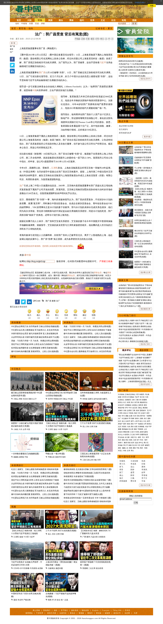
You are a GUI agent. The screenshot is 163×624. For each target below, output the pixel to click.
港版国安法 (143, 402)
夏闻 (143, 467)
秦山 (121, 475)
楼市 (124, 424)
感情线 (21, 457)
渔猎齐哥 (58, 457)
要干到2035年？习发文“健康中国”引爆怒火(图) (83, 494)
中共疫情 (33, 568)
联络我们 (46, 610)
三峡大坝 (138, 400)
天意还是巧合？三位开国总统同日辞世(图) (135, 64)
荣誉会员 (98, 273)
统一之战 (64, 600)
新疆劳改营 (144, 434)
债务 (149, 418)
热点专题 (123, 121)
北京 (119, 426)
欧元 (141, 421)
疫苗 (128, 402)
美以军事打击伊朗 (126, 126)
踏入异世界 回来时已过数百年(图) (132, 70)
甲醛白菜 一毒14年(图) (55, 454)
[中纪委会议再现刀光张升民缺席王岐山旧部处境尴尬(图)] (61, 373)
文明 (91, 426)
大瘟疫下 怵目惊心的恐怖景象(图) (132, 332)
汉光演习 (121, 405)
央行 (145, 418)
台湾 (24, 429)
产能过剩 (27, 600)
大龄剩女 (51, 568)
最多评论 (126, 350)
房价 (132, 426)
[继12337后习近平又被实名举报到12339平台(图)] (126, 231)
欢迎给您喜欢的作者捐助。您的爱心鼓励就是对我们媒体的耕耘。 (47, 246)
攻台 (58, 600)
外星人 (120, 450)
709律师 (140, 429)
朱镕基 (84, 399)
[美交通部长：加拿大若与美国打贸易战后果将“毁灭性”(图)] (126, 210)
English (95, 610)
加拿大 (137, 418)
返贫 (15, 600)
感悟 (134, 448)
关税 (124, 410)
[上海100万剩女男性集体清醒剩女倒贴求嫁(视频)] (61, 543)
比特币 (127, 421)
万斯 (133, 410)
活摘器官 (128, 400)
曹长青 (133, 481)
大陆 (29, 20)
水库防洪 (101, 537)
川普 (137, 394)
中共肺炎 (121, 394)
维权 (135, 429)
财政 (128, 424)
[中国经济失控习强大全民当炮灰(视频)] (27, 574)
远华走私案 (97, 399)
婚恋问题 (59, 568)
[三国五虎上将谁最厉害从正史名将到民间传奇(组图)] (96, 434)
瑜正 (121, 478)
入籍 (134, 440)
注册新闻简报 (126, 491)
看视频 (81, 613)
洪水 (88, 426)
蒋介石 (146, 443)
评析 (43, 24)
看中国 (30, 11)
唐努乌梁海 (144, 432)
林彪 (130, 445)
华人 (135, 437)
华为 (123, 416)
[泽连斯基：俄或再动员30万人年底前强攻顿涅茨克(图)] (126, 200)
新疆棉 (144, 400)
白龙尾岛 (126, 434)
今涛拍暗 (134, 461)
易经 (120, 448)
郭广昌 (12, 46)
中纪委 (70, 399)
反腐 (130, 416)
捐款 (55, 610)
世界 (92, 20)
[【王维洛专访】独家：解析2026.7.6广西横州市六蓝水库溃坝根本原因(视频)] (96, 511)
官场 (40, 20)
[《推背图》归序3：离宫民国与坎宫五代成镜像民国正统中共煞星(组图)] (126, 178)
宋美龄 (120, 445)
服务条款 (74, 610)
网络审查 (126, 432)
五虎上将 (89, 460)
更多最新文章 (145, 309)
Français (105, 610)
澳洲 (125, 443)
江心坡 (132, 434)
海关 (119, 440)
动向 (17, 24)
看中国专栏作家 (127, 456)
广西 (84, 537)
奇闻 (124, 20)
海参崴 (140, 424)
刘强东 (124, 426)
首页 (19, 20)
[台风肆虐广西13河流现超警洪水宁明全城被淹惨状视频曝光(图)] (126, 147)
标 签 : (13, 43)
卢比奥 (147, 394)
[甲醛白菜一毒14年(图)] (61, 434)
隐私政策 (85, 610)
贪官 (148, 413)
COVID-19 (17, 568)
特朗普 (141, 394)
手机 (137, 448)
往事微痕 (128, 405)
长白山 (120, 434)
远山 (132, 467)
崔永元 (125, 413)
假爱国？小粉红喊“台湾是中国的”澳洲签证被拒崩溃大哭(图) (142, 264)
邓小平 (125, 445)
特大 (102, 39)
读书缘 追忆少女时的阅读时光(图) (132, 76)
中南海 (24, 24)
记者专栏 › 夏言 (104, 28)
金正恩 (134, 408)
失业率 (20, 600)
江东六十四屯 (134, 432)
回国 (130, 440)
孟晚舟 (120, 410)
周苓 (121, 470)
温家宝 (90, 399)
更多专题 (147, 137)
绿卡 (138, 440)
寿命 (124, 450)
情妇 (119, 416)
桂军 (132, 443)
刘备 (95, 460)
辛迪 (143, 481)
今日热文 (16, 369)
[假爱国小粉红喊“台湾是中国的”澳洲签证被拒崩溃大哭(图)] (27, 404)
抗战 (136, 443)
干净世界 (39, 613)
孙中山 (141, 443)
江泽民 (54, 168)
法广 (11, 52)
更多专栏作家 (145, 485)
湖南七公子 (32, 399)
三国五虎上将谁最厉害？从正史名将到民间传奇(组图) (143, 243)
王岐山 (15, 399)
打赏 (87, 39)
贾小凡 (122, 464)
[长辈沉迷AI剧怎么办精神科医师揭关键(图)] (126, 220)
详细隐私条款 (140, 2)
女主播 (127, 437)
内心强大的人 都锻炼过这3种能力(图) (133, 341)
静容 (132, 475)
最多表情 (144, 350)
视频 (134, 20)
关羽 (99, 460)
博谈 (71, 20)
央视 (132, 437)
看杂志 (72, 613)
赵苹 (143, 472)
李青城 (144, 475)
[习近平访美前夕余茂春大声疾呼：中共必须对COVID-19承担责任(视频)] (27, 543)
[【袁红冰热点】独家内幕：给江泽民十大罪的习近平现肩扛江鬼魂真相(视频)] (61, 404)
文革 (128, 450)
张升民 (50, 399)
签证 (127, 440)
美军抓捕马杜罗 (125, 133)
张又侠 (142, 397)
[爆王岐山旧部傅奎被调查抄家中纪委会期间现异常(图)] (27, 373)
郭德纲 (85, 568)
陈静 (132, 470)
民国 (129, 443)
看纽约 (90, 613)
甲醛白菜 (51, 457)
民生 (142, 440)
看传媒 (98, 613)
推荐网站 (29, 613)
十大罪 (59, 429)
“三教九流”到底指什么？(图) (130, 306)
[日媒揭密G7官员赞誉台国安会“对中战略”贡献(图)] (126, 157)
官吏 (37, 24)
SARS (137, 434)
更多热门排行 (145, 344)
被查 (11, 49)
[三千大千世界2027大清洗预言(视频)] (96, 404)
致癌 (64, 457)
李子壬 (144, 478)
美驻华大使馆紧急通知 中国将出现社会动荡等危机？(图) (87, 480)
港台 (61, 20)
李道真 (133, 464)
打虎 (134, 416)
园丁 (121, 472)
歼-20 (54, 600)
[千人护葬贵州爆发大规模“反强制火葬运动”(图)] (126, 168)
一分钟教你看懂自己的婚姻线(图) (25, 454)
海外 (146, 440)
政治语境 (99, 568)
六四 (146, 397)
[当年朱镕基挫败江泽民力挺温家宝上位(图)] (96, 373)
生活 (113, 20)
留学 (147, 437)
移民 (139, 437)
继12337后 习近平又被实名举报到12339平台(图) (143, 233)
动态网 (127, 613)
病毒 (119, 397)
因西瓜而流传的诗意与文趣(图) (131, 61)
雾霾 (119, 429)
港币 (148, 421)
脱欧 (141, 418)
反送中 (143, 413)
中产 (135, 424)
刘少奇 (134, 445)
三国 (84, 460)
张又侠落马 (123, 129)
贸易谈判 (143, 410)
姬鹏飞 (104, 399)
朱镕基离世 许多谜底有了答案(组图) (79, 476)
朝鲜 (132, 418)
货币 (132, 421)
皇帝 (142, 445)
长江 (124, 402)
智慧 (130, 448)
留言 (92, 39)
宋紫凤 (122, 461)
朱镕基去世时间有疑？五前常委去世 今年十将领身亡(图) (87, 498)
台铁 (133, 400)
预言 (142, 448)
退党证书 (117, 613)
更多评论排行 (145, 384)
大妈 (128, 426)
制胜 (50, 600)
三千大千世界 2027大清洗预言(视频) (95, 423)
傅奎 (20, 399)
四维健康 (123, 481)
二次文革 (91, 568)
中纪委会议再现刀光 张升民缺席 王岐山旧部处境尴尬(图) (35, 326)
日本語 (127, 610)
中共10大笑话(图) (125, 338)
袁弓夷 (136, 402)
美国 (50, 20)
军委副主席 (57, 399)
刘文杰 (25, 399)
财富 (132, 424)
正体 (83, 39)
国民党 (140, 405)
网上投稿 (36, 610)
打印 (97, 39)
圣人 (84, 426)
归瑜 (143, 464)
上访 (145, 429)
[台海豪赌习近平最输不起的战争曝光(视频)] (61, 574)
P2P (150, 426)
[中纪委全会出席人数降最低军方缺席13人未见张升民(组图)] (126, 251)
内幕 (31, 24)
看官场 (22, 28)
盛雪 (132, 472)
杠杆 (119, 421)
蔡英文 (149, 424)
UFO (126, 408)
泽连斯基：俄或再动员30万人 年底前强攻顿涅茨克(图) (143, 202)
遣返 (123, 440)
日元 (144, 421)
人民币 (136, 421)
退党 (145, 405)
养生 (132, 450)
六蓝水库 (94, 537)
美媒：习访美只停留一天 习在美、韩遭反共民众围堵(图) (35, 341)
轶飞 (121, 467)
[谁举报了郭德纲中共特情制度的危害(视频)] (96, 543)
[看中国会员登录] (135, 31)
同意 (151, 6)
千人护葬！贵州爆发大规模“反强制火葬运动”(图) (143, 170)
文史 (103, 20)
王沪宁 (149, 410)
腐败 (127, 416)
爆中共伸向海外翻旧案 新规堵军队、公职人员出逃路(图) (35, 351)
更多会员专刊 (145, 79)
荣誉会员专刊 (126, 56)
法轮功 (120, 432)
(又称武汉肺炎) (130, 394)
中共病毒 (25, 568)
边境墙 (129, 410)
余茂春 (40, 568)
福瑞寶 (107, 613)
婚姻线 (15, 457)
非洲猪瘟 (141, 426)
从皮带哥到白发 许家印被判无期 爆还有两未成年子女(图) (35, 337)
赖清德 (145, 408)
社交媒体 (125, 418)
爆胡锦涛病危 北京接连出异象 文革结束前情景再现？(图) (88, 469)
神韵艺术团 (51, 613)
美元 (123, 421)
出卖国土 (121, 400)
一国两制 (148, 416)
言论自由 (121, 437)
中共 (20, 429)
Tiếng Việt (117, 610)
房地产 (120, 424)
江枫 (132, 478)
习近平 (103, 62)
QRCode (36, 301)
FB (130, 418)
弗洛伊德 (121, 408)
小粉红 (15, 429)
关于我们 (64, 610)
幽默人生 (125, 448)
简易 (143, 461)
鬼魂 (55, 429)
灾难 (95, 426)
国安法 (120, 402)
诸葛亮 (147, 445)
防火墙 (131, 429)
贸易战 (131, 397)
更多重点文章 (145, 272)
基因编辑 (125, 429)
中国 (34, 90)
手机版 (77, 39)
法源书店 (63, 613)
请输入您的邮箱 (135, 496)
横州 (88, 537)
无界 (135, 613)
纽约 (82, 20)
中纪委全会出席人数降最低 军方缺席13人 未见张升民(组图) (143, 254)
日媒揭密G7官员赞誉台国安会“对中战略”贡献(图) (143, 160)
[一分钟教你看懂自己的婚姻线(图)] (27, 434)
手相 (26, 457)
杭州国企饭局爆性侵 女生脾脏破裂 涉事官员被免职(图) (34, 348)
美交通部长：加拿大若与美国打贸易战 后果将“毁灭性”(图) (143, 212)
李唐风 (144, 470)
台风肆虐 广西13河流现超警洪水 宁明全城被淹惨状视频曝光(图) (143, 149)
